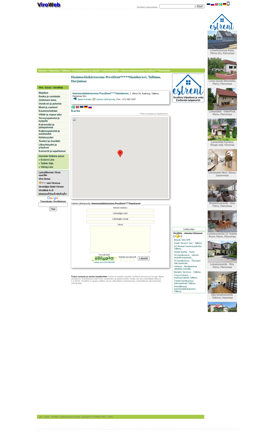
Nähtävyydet (46, 137)
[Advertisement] (118, 38)
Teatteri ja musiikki (49, 141)
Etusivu (43, 70)
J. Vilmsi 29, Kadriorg (140, 93)
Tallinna (66, 70)
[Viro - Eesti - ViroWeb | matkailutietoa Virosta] (49, 7)
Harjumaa (54, 70)
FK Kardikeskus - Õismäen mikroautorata (187, 262)
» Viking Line (46, 167)
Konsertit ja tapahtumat (52, 151)
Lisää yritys (189, 229)
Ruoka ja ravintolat (49, 96)
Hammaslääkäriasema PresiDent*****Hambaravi (145, 70)
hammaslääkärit (110, 70)
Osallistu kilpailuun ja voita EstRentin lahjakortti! (188, 99)
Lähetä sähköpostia (105, 99)
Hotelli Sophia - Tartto (184, 252)
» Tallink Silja (46, 163)
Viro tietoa (44, 179)
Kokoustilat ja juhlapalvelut (46, 126)
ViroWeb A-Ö (46, 190)
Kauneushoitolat (48, 111)
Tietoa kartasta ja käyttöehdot (154, 114)
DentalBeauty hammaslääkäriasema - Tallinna (185, 288)
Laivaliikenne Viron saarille (49, 174)
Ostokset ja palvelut (50, 103)
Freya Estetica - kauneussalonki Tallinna (185, 276)
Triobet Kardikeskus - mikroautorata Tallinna (184, 282)
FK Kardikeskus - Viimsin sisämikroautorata (186, 256)
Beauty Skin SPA (182, 240)
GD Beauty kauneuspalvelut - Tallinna (188, 247)
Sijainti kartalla (84, 99)
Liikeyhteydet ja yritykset (48, 146)
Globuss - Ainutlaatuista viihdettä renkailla (185, 267)
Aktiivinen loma (47, 100)
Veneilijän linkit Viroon (51, 186)
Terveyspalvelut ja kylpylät (49, 119)
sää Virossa (53, 183)
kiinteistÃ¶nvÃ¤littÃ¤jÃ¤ (53, 194)
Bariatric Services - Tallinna (187, 272)
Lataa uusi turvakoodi (104, 262)
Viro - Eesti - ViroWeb (51, 87)
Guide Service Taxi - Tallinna (188, 243)
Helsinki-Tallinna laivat (51, 156)
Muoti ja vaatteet (48, 107)
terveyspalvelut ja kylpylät (86, 70)
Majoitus (43, 92)
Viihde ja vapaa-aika (50, 114)
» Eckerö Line (46, 159)
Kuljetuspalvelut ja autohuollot (49, 132)
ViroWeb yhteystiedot (147, 7)
